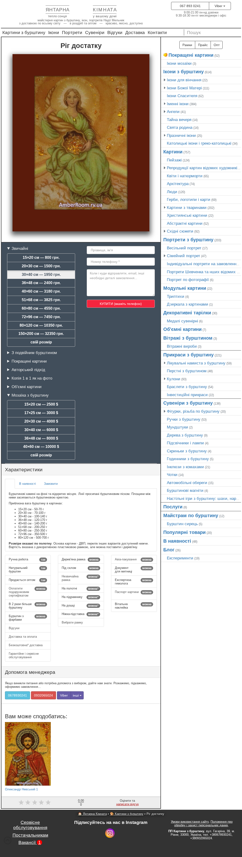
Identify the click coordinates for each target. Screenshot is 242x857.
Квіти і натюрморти (185, 175)
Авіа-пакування (133, 559)
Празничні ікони (181, 135)
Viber (219, 6)
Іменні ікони (178, 103)
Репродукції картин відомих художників (203, 167)
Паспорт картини (133, 592)
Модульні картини (184, 288)
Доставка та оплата (23, 636)
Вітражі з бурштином (187, 338)
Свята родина (179, 127)
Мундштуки (177, 427)
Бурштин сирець (182, 523)
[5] (48, 802)
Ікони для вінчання (184, 80)
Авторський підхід (28, 369)
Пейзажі (174, 160)
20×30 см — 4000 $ (41, 421)
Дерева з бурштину (185, 435)
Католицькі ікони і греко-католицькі (199, 143)
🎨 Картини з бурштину (126, 814)
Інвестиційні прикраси (187, 394)
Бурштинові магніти (185, 490)
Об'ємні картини (27, 386)
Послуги (172, 506)
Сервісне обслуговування (30, 825)
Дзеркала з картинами (187, 304)
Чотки (172, 474)
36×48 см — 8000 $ (41, 438)
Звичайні (20, 248)
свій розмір (41, 342)
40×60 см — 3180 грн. (41, 291)
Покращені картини (29, 361)
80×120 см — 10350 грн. (41, 325)
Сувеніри (94, 32)
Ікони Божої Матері (184, 88)
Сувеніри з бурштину (188, 403)
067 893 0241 (190, 6)
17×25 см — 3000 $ (41, 413)
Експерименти (180, 558)
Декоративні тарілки (187, 312)
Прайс (203, 45)
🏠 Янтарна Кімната (92, 814)
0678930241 (17, 695)
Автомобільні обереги (187, 482)
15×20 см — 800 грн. (41, 257)
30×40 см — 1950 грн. (41, 275)
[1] (21, 802)
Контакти (157, 32)
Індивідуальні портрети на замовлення (202, 263)
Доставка (135, 32)
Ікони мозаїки (179, 63)
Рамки (187, 45)
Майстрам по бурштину (190, 515)
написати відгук (127, 804)
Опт (217, 45)
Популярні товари (184, 532)
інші (76, 695)
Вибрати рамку (73, 622)
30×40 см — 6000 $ (41, 430)
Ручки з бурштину (183, 419)
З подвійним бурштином (34, 352)
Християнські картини (187, 215)
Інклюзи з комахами (185, 466)
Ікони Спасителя (182, 95)
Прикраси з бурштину (188, 354)
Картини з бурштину (23, 32)
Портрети (72, 32)
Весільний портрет (184, 248)
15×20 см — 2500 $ (41, 404)
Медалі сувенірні (182, 321)
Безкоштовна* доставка (26, 645)
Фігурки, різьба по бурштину (193, 411)
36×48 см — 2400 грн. (41, 283)
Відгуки (114, 32)
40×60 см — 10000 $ (41, 447)
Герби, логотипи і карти (188, 199)
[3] (34, 802)
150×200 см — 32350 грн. (41, 334)
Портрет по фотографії (188, 279)
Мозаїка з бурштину (30, 395)
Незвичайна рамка (80, 578)
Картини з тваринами (187, 207)
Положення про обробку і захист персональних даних (203, 823)
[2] (27, 802)
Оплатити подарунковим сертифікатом (27, 592)
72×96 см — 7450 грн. (41, 317)
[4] (41, 802)
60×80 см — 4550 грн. (41, 308)
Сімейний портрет (183, 255)
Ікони (53, 32)
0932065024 (43, 695)
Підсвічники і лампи (185, 443)
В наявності (177, 541)
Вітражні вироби (182, 346)
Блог (168, 549)
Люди (172, 191)
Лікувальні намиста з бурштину (196, 363)
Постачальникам (30, 835)
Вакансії (29, 842)
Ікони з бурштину (183, 71)
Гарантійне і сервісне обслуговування (24, 655)
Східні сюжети (180, 231)
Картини (172, 151)
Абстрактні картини (185, 223)
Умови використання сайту (190, 821)
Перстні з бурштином (187, 370)
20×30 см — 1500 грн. (41, 266)
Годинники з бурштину (188, 458)
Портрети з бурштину (188, 239)
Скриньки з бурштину (187, 451)
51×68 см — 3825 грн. (41, 300)
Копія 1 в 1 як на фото (32, 378)
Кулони (173, 379)
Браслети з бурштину (187, 386)
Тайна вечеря (179, 119)
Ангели (173, 111)
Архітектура (178, 183)
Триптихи (175, 296)
